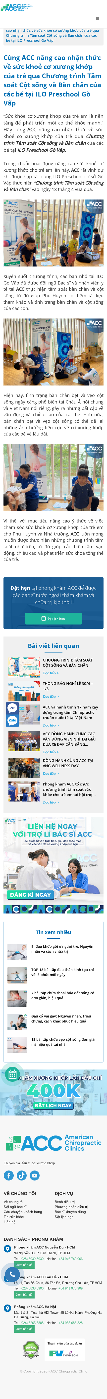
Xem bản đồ (24, 1294)
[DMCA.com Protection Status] (31, 1350)
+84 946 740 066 (70, 1259)
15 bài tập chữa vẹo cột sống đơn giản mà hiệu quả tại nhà (64, 1042)
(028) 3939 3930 (32, 1259)
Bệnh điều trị (65, 1202)
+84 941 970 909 (70, 1288)
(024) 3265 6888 (32, 1323)
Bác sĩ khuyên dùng (70, 1212)
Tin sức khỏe (14, 1217)
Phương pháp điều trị (71, 1207)
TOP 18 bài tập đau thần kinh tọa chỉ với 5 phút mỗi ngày (62, 972)
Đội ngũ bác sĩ (15, 1207)
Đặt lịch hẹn (56, 618)
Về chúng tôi (13, 1202)
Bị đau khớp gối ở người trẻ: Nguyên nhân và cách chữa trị (62, 949)
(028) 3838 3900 (32, 1288)
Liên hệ (9, 1222)
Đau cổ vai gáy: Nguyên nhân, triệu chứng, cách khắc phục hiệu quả (61, 1019)
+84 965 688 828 (70, 1323)
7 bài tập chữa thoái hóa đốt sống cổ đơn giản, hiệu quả (62, 995)
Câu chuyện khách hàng (23, 1212)
